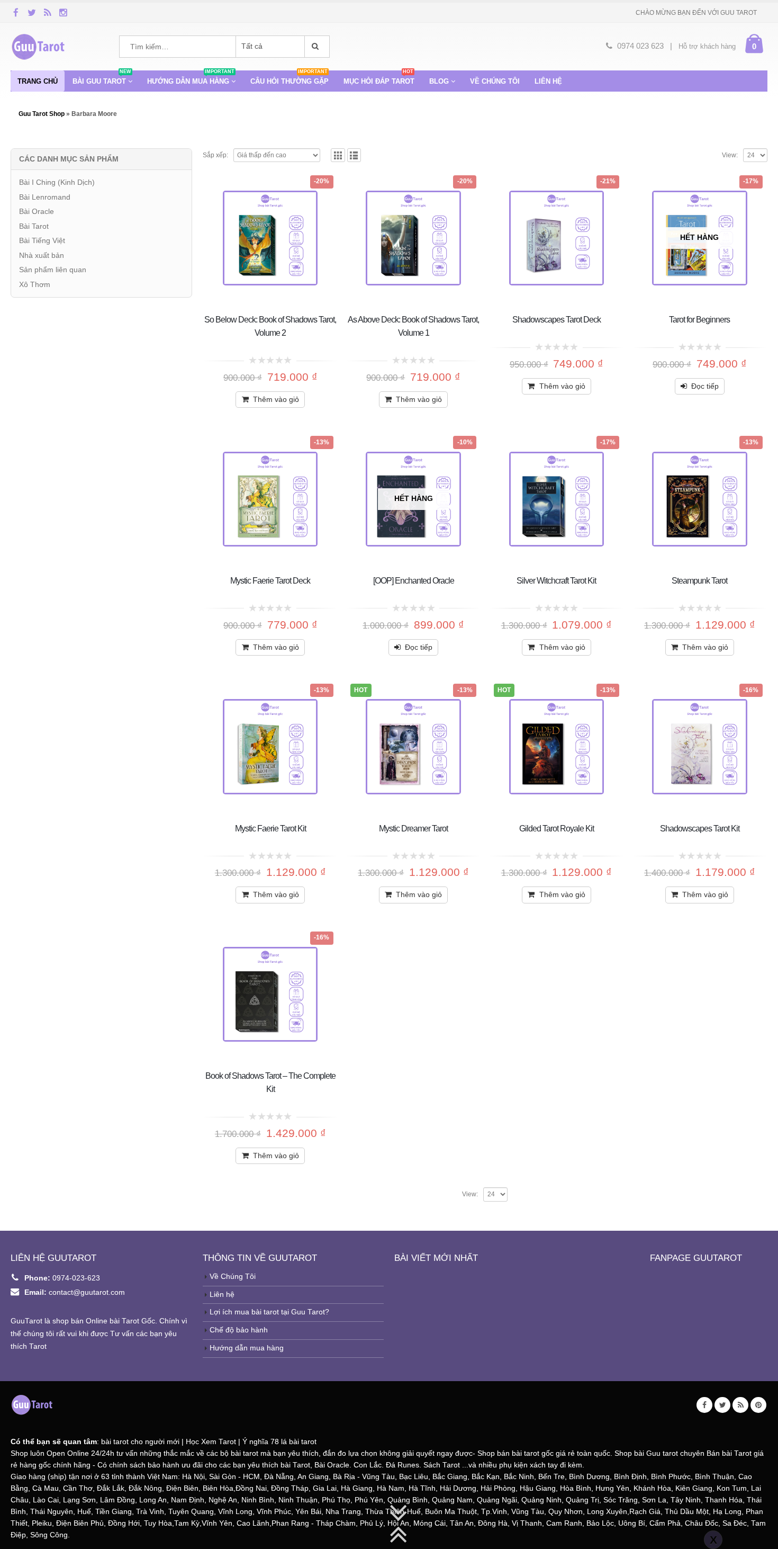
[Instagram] (63, 12)
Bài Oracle (36, 211)
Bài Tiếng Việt (42, 240)
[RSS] (48, 12)
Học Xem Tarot (211, 1442)
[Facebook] (16, 12)
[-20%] (270, 238)
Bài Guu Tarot (102, 77)
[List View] (354, 155)
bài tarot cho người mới (140, 1442)
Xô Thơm (34, 284)
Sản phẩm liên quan (52, 269)
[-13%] (270, 499)
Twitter (722, 1405)
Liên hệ (548, 81)
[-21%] (556, 238)
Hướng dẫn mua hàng (190, 77)
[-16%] (699, 746)
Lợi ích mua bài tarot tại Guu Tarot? (269, 1312)
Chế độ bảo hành (239, 1330)
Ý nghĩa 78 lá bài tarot (279, 1442)
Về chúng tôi (495, 81)
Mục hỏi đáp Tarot (378, 77)
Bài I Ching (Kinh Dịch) (57, 182)
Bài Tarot (34, 226)
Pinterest (758, 1405)
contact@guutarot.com (87, 1292)
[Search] (317, 46)
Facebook (704, 1405)
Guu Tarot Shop (42, 114)
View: (730, 155)
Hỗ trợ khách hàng (707, 46)
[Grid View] (338, 155)
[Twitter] (32, 12)
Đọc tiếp (705, 386)
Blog (439, 81)
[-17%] (556, 499)
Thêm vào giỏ (276, 399)
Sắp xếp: (215, 155)
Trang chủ (37, 81)
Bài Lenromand (44, 197)
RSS (740, 1405)
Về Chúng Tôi (233, 1277)
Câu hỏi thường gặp (289, 77)
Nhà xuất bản (41, 255)
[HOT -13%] (413, 746)
